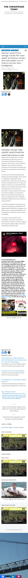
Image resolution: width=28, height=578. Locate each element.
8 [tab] (15, 499)
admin (4, 68)
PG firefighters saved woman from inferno (14, 393)
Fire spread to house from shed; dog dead (12, 371)
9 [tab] (20, 317)
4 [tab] (12, 317)
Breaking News (6, 50)
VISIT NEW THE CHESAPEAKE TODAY (9, 1)
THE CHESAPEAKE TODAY (14, 8)
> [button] (25, 307)
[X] (9, 94)
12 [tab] (22, 499)
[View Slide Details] (14, 308)
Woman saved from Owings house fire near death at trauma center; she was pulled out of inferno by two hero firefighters (14, 397)
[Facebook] (3, 94)
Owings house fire (10, 391)
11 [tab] (20, 499)
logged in (10, 427)
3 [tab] (10, 317)
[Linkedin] (5, 94)
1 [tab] (7, 317)
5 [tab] (10, 499)
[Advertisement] (14, 30)
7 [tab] (17, 317)
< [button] (3, 307)
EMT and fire (14, 50)
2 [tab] (5, 499)
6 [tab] (15, 317)
